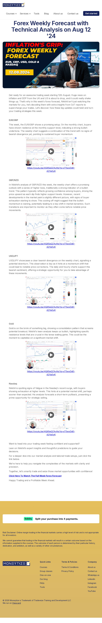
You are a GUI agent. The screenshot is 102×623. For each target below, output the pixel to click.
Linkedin (91, 579)
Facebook (92, 587)
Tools (36, 13)
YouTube (92, 591)
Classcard (16, 603)
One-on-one (45, 575)
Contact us (72, 13)
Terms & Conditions (69, 567)
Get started (91, 13)
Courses (43, 567)
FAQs (42, 583)
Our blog (44, 579)
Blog (46, 13)
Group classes (46, 571)
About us (58, 13)
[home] (14, 4)
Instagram (92, 583)
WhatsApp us (93, 575)
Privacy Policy (67, 571)
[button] (12, 14)
